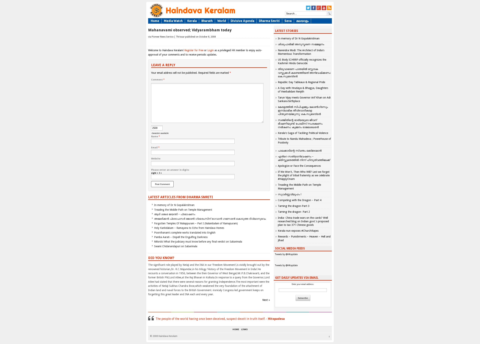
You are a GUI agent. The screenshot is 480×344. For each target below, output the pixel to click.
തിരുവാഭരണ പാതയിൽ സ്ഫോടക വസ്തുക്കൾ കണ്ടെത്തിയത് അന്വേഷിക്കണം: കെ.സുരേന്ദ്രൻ (304, 73)
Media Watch (173, 21)
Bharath (207, 21)
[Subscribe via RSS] (329, 9)
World (221, 21)
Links (244, 329)
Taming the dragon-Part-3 (293, 205)
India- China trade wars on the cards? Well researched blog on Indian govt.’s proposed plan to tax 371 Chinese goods (303, 221)
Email (155, 147)
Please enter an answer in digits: (170, 170)
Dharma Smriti (269, 21)
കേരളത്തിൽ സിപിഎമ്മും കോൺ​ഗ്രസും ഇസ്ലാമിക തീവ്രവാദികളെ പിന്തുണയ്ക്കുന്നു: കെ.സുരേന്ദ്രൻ (303, 110)
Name (155, 136)
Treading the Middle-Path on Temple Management (183, 209)
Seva (288, 21)
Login (210, 50)
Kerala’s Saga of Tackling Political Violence (303, 132)
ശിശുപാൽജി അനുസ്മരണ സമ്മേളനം (301, 44)
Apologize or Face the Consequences (299, 165)
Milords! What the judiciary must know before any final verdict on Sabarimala (198, 241)
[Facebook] (313, 9)
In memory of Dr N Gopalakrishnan (174, 205)
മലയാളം (302, 21)
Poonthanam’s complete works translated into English (184, 232)
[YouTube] (324, 9)
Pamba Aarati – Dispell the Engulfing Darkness (181, 237)
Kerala (192, 21)
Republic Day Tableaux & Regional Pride (301, 82)
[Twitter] (308, 9)
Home (155, 21)
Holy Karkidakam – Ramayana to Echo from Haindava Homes (189, 227)
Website (155, 158)
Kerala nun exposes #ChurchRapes (298, 230)
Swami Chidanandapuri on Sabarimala (175, 246)
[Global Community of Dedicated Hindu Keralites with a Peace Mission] (192, 17)
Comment (158, 79)
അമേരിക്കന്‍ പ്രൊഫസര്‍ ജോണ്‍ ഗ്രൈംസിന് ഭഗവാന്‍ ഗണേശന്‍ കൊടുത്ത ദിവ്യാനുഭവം (210, 218)
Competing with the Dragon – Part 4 (299, 200)
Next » (266, 299)
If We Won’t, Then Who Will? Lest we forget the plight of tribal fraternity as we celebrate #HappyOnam (304, 175)
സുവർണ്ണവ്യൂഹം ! (289, 194)
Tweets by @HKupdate (286, 254)
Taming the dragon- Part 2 (294, 211)
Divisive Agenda (242, 21)
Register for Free (193, 50)
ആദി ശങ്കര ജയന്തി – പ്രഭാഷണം (174, 214)
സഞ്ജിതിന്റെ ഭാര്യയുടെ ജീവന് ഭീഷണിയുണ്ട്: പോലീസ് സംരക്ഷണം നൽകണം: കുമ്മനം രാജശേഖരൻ (300, 124)
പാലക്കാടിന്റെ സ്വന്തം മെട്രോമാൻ (300, 150)
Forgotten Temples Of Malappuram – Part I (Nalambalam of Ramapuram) (196, 223)
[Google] (318, 9)
